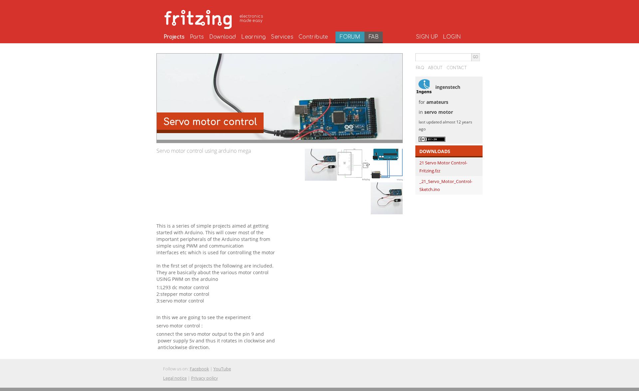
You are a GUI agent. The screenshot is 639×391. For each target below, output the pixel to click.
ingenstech (447, 87)
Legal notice (175, 378)
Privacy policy (204, 378)
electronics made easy (251, 18)
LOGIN (452, 37)
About (435, 68)
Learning (253, 37)
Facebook (199, 369)
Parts (197, 37)
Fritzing (214, 18)
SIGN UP (427, 37)
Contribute (313, 37)
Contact (457, 68)
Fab (373, 37)
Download (222, 37)
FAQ (420, 68)
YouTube (222, 369)
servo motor (438, 112)
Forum (350, 37)
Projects (174, 37)
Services (282, 37)
